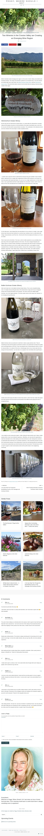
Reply (41, 602)
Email (17, 736)
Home (6, 32)
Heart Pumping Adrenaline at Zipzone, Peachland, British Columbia (34, 487)
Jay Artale (7, 617)
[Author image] (18, 41)
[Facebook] (38, 833)
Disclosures (5, 830)
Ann (6, 602)
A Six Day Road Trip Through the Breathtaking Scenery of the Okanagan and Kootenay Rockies (10, 488)
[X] (40, 833)
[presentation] (11, 511)
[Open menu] (21, 5)
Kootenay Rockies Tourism (13, 481)
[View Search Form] (23, 5)
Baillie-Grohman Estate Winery (24, 82)
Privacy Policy (23, 830)
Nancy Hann (8, 645)
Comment (3, 717)
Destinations (10, 32)
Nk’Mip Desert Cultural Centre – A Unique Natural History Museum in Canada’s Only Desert (11, 584)
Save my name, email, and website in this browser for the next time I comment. (17, 739)
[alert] (22, 822)
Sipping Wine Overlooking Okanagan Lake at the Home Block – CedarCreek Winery (32, 525)
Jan (6, 685)
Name (3, 736)
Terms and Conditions (14, 830)
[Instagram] (42, 833)
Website (32, 736)
